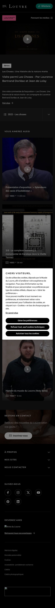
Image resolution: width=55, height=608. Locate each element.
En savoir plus (12, 313)
